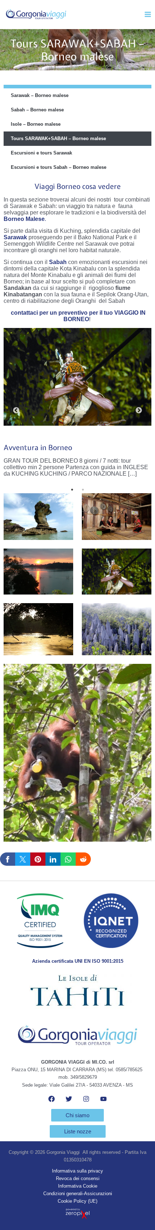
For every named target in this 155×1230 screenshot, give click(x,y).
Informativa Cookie (77, 1186)
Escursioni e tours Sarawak (41, 153)
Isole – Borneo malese (36, 124)
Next (138, 410)
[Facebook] (51, 1098)
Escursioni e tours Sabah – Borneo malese (58, 167)
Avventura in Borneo (38, 447)
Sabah (58, 262)
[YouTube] (103, 1098)
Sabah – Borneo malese (37, 109)
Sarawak (15, 237)
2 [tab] (83, 489)
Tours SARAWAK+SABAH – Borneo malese (58, 138)
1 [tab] (72, 489)
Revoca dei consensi (77, 1178)
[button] (77, 1115)
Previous (16, 410)
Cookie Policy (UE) (77, 1201)
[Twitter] (68, 1098)
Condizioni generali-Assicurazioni (77, 1193)
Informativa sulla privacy (77, 1171)
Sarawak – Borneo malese (39, 95)
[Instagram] (86, 1098)
